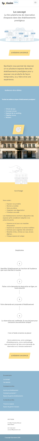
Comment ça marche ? (9, 393)
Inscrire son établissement (10, 390)
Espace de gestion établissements (13, 396)
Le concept (6, 379)
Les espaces (6, 382)
